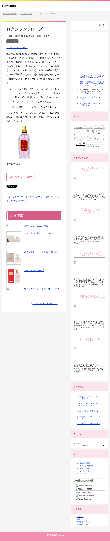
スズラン (100, 140)
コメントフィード (83, 522)
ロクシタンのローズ (16, 47)
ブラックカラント (45, 196)
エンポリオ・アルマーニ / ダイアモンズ (88, 417)
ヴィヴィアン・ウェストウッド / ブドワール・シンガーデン (91, 211)
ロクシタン (12, 41)
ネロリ (94, 129)
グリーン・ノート (96, 137)
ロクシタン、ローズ (22, 176)
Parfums (9, 6)
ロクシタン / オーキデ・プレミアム (42, 289)
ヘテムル (86, 93)
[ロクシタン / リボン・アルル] (13, 238)
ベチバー (77, 126)
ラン (87, 144)
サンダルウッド (96, 146)
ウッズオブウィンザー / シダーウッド (88, 424)
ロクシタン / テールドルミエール (40, 252)
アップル (85, 139)
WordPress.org (82, 524)
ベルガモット (96, 138)
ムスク (80, 144)
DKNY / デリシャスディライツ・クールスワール (92, 297)
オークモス (83, 146)
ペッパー (93, 148)
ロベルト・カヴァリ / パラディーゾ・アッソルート (88, 397)
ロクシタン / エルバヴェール (38, 226)
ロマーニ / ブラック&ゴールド (92, 169)
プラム (87, 148)
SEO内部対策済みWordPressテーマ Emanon (91, 104)
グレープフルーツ (92, 135)
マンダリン (94, 144)
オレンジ (78, 139)
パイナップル (91, 140)
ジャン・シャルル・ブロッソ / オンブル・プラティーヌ (88, 404)
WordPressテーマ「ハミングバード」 (91, 98)
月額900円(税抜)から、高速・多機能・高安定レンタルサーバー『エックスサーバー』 (91, 83)
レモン (85, 128)
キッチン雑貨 (84, 468)
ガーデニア (81, 135)
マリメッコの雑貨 (86, 466)
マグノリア (93, 142)
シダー (16, 196)
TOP (9, 13)
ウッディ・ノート (85, 133)
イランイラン (87, 129)
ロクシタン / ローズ (34, 270)
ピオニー (99, 148)
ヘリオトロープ (79, 150)
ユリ (77, 146)
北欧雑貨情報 (84, 463)
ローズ (22, 200)
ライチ (99, 129)
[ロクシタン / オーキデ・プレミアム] (13, 288)
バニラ (98, 131)
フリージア (98, 128)
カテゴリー (78, 443)
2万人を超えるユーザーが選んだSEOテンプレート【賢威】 (92, 77)
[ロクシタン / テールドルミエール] (13, 257)
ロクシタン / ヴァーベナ (45, 303)
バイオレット (28, 196)
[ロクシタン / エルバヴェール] (13, 225)
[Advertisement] (92, 55)
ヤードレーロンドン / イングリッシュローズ (91, 254)
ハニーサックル (84, 137)
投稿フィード (82, 519)
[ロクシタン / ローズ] (13, 276)
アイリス (83, 126)
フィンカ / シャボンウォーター (88, 411)
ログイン (80, 517)
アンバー (84, 142)
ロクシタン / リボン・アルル (38, 233)
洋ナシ (90, 128)
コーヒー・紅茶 (85, 471)
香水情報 (82, 474)
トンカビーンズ (92, 126)
